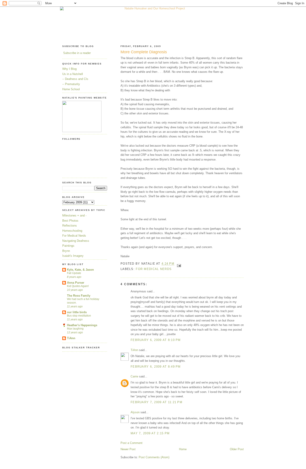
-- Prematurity (71, 84)
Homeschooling (72, 230)
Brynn (66, 251)
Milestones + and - (74, 215)
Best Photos (70, 220)
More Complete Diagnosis (144, 52)
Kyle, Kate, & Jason (80, 269)
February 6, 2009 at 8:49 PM (156, 366)
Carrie (134, 376)
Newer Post (128, 449)
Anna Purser (75, 282)
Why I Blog (69, 69)
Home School (71, 89)
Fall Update (74, 273)
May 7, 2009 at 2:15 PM (150, 433)
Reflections (69, 225)
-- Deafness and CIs (75, 79)
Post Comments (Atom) (154, 457)
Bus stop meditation (79, 315)
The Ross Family (78, 295)
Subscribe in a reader (77, 53)
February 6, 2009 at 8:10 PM (156, 340)
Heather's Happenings (82, 325)
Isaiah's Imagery (73, 255)
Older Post (237, 449)
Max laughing (75, 328)
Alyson (135, 412)
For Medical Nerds (154, 269)
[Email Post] (178, 264)
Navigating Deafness (75, 240)
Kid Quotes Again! (78, 286)
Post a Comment (131, 443)
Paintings (68, 245)
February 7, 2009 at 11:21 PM (156, 402)
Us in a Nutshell (72, 74)
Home (183, 449)
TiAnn (134, 350)
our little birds (77, 312)
